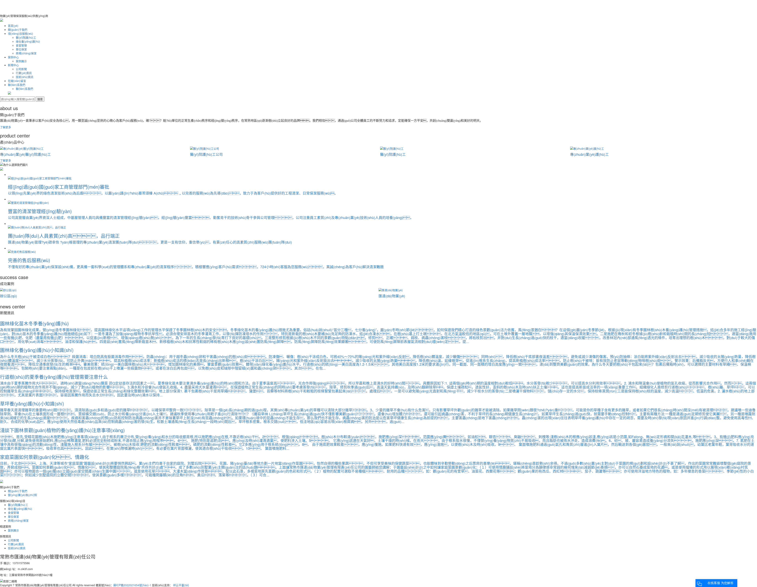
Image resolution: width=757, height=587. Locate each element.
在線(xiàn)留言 (17, 81)
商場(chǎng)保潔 (26, 53)
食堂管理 (21, 45)
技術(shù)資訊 (24, 77)
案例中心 (13, 57)
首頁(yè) (13, 26)
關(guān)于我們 (17, 30)
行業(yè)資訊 (24, 73)
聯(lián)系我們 (16, 85)
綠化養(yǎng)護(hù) (28, 41)
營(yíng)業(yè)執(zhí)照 (22, 495)
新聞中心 (13, 65)
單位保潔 (21, 49)
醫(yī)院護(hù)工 (26, 37)
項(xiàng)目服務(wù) (20, 33)
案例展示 (21, 61)
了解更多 (5, 127)
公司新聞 (21, 69)
